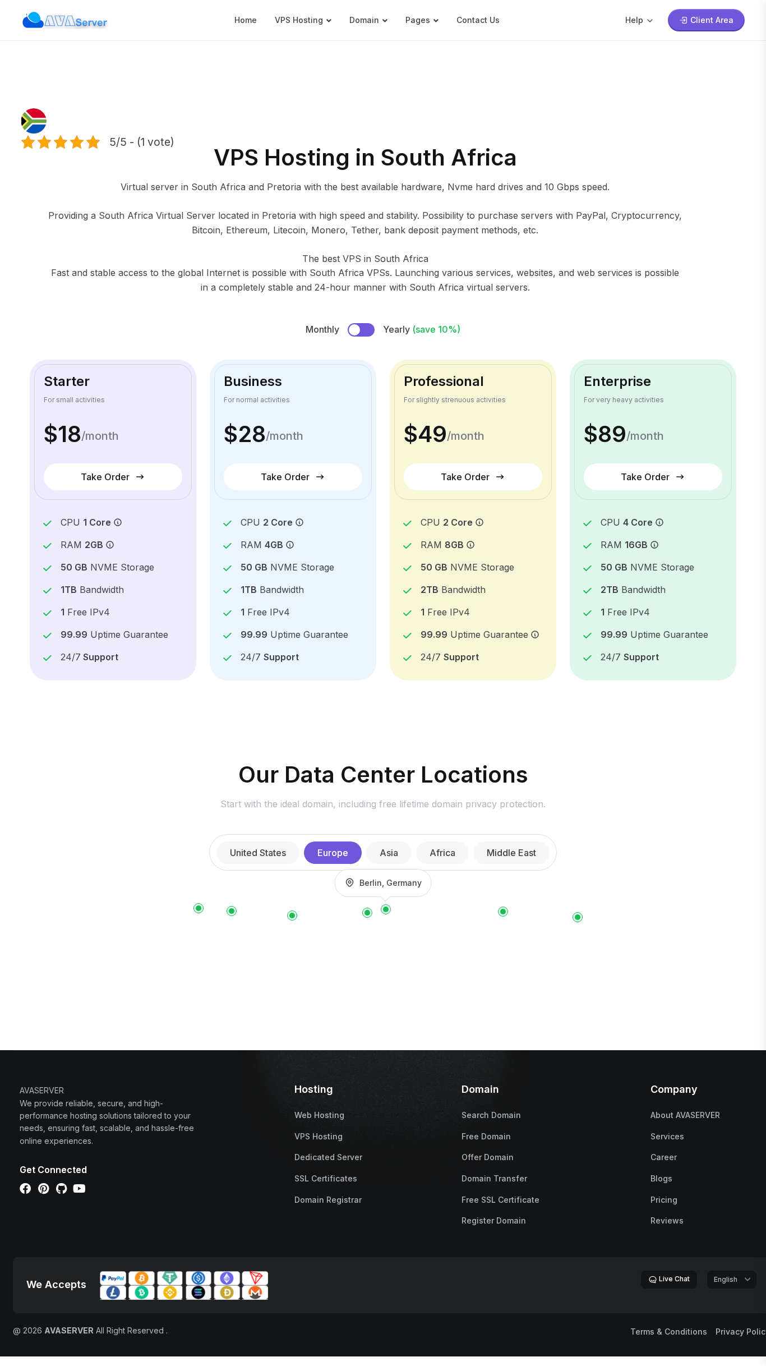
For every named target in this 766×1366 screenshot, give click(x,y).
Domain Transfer (494, 1178)
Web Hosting (319, 1115)
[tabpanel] (383, 909)
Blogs (661, 1178)
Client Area (711, 20)
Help (634, 20)
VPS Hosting (299, 20)
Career (663, 1157)
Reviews (667, 1220)
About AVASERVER (685, 1115)
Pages (417, 20)
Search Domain (491, 1115)
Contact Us (478, 20)
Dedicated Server (328, 1157)
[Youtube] (79, 1188)
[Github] (61, 1188)
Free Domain (486, 1136)
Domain (364, 20)
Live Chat (673, 1279)
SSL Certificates (325, 1178)
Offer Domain (488, 1157)
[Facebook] (25, 1188)
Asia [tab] (389, 852)
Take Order (105, 476)
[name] (64, 19)
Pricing (663, 1199)
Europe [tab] (332, 852)
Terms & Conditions (668, 1331)
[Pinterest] (43, 1188)
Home (245, 20)
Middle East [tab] (511, 852)
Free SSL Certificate (500, 1199)
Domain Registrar (328, 1199)
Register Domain (494, 1220)
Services (667, 1136)
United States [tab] (258, 852)
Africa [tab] (442, 852)
